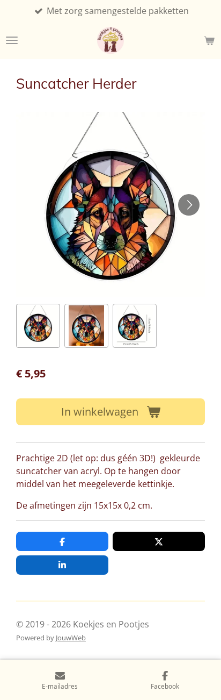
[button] (38, 326)
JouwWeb (71, 637)
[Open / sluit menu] (12, 40)
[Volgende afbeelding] (189, 205)
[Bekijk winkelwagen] (209, 40)
